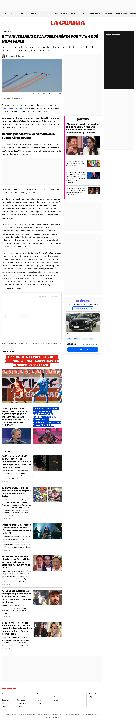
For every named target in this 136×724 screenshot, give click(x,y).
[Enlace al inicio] (83, 119)
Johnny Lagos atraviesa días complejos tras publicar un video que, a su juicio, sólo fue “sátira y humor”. (15, 609)
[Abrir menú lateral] (3, 22)
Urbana (82, 14)
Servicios (73, 14)
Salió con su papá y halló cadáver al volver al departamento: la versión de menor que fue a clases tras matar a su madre (16, 462)
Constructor (95, 14)
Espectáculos (22, 14)
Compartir (7, 98)
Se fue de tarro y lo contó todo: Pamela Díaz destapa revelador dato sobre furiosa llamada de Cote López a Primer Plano (17, 628)
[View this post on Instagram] (21, 316)
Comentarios (18, 98)
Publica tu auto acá (83, 308)
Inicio (4, 14)
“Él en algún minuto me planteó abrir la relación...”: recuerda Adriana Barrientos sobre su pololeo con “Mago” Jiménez (82, 128)
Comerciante (108, 14)
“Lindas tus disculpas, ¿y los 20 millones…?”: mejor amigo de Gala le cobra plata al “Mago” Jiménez (75, 191)
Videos (55, 14)
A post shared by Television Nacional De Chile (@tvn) (55, 296)
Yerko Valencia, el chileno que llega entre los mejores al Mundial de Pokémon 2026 (16, 492)
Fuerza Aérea (15, 343)
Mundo (63, 14)
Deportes (34, 14)
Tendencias (46, 14)
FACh (23, 343)
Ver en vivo (41, 343)
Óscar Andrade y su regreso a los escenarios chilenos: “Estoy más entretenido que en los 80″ (16, 529)
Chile (11, 14)
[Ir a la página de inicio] (68, 22)
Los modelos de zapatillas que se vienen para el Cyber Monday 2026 (75, 164)
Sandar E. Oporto (17, 56)
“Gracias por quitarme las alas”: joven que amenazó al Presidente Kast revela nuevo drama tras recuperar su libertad (16, 596)
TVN (26, 343)
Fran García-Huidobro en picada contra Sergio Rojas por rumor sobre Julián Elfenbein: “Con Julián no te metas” (16, 562)
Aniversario (33, 343)
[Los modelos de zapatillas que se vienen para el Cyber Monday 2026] (93, 164)
